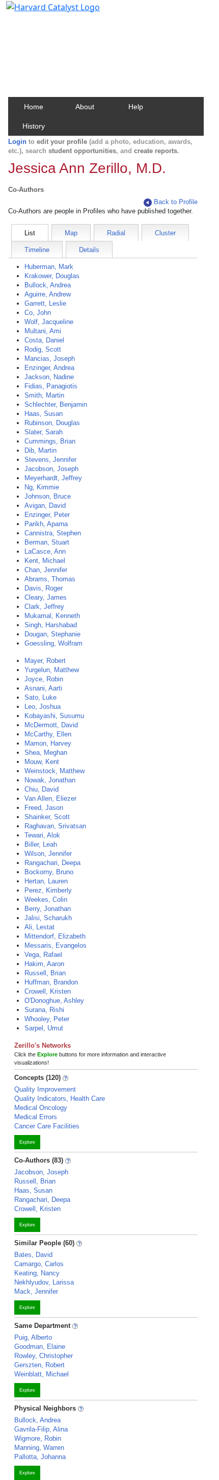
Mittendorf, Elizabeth (55, 936)
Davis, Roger (43, 588)
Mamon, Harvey (47, 743)
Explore (27, 1142)
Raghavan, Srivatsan (55, 826)
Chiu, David (41, 789)
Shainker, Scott (47, 817)
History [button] (33, 126)
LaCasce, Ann (45, 551)
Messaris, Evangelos (55, 945)
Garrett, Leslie (45, 303)
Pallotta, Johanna (40, 1457)
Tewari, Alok (42, 835)
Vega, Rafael (43, 954)
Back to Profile (176, 202)
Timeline (36, 250)
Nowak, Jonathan (49, 780)
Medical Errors (35, 1117)
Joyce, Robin (43, 679)
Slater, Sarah (43, 432)
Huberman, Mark (48, 266)
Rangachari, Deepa (52, 863)
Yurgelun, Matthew (51, 670)
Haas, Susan (43, 413)
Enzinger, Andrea (49, 368)
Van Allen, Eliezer (50, 798)
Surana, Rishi (44, 1010)
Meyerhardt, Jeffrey (53, 478)
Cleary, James (45, 597)
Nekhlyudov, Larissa (44, 1282)
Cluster (165, 233)
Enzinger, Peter (47, 515)
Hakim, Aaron (44, 964)
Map (71, 233)
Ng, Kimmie (41, 487)
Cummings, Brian (49, 441)
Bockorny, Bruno (48, 872)
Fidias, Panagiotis (50, 386)
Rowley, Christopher (43, 1356)
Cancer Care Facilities (46, 1126)
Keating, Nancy (37, 1273)
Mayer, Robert (45, 660)
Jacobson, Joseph (51, 469)
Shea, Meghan (45, 752)
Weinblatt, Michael (41, 1374)
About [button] (84, 107)
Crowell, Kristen (47, 991)
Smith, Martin (44, 395)
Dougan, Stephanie (52, 634)
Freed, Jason (43, 807)
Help (135, 107)
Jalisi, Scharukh (48, 918)
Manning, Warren (39, 1447)
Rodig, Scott (42, 349)
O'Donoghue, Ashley (54, 1000)
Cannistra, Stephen (52, 533)
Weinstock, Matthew (54, 771)
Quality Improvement (45, 1089)
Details (89, 250)
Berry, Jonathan (47, 908)
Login (17, 141)
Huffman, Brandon (51, 982)
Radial (116, 233)
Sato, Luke (40, 697)
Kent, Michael (44, 560)
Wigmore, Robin (37, 1438)
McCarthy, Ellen (47, 734)
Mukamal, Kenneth (52, 616)
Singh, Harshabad (50, 625)
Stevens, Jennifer (50, 459)
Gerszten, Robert (39, 1365)
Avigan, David (45, 505)
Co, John (37, 312)
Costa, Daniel (44, 340)
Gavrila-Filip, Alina (41, 1429)
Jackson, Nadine (49, 377)
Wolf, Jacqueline (48, 322)
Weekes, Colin (45, 899)
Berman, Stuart (46, 542)
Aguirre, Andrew (47, 294)
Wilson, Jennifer (48, 853)
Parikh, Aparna (46, 524)
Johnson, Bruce (47, 496)
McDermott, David (51, 725)
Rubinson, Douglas (52, 423)
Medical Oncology (40, 1108)
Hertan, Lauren (46, 881)
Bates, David (33, 1255)
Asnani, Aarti (43, 688)
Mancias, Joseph (49, 358)
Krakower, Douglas (51, 276)
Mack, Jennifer (36, 1291)
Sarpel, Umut (43, 1028)
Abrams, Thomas (49, 579)
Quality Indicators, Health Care (59, 1098)
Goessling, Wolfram (53, 643)
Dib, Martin (40, 450)
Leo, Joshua (42, 706)
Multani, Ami (42, 331)
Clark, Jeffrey (44, 606)
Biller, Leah (40, 844)
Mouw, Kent (41, 762)
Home (33, 107)
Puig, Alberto (33, 1337)
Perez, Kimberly (48, 890)
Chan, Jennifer (45, 570)
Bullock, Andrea (47, 285)
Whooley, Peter (46, 1019)
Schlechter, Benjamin (55, 404)
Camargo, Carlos (39, 1264)
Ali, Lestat (39, 927)
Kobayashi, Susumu (54, 716)
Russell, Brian (45, 973)
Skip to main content (42, 12)
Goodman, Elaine (39, 1346)
